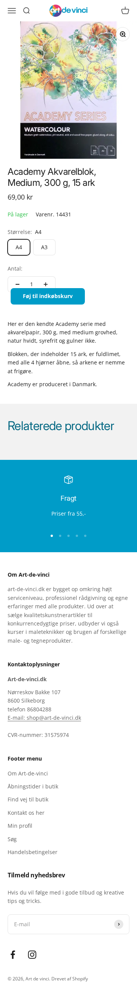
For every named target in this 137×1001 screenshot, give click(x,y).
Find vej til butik (28, 799)
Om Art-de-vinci (28, 773)
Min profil (20, 825)
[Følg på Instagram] (32, 954)
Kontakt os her (26, 812)
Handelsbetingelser (32, 852)
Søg (12, 839)
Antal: (15, 268)
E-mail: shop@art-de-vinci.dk (44, 717)
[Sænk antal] (17, 284)
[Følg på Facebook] (13, 954)
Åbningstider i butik (33, 786)
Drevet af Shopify (69, 978)
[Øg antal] (45, 284)
